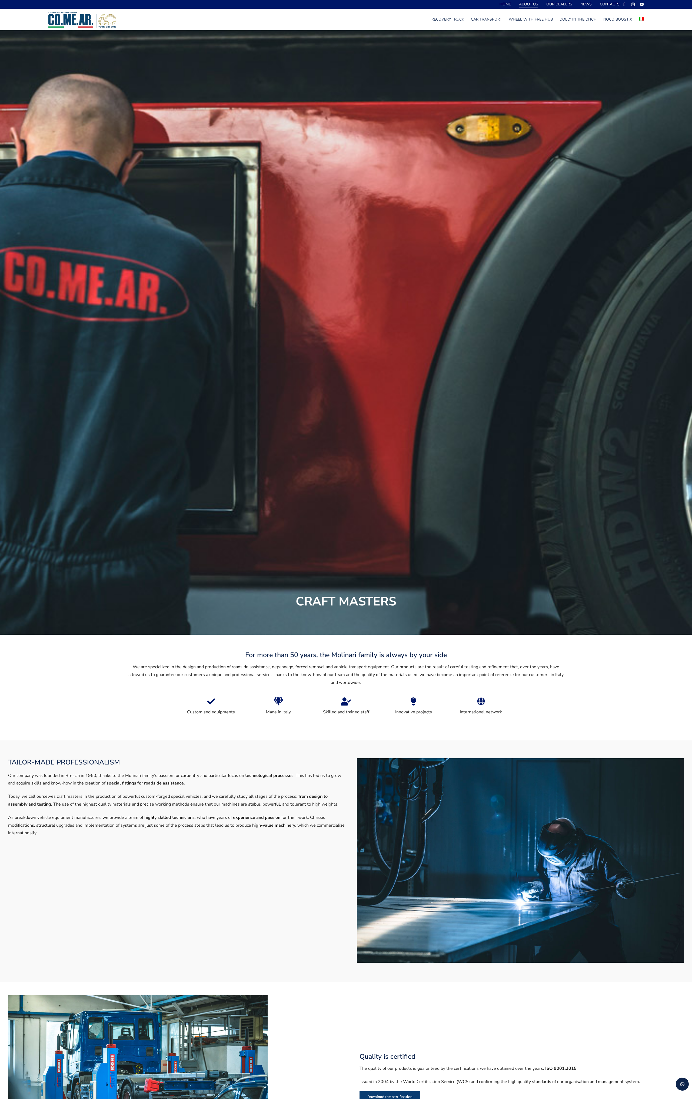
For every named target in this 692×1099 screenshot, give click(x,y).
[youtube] (642, 4)
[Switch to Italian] (641, 19)
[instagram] (633, 4)
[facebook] (624, 4)
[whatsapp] (682, 1084)
